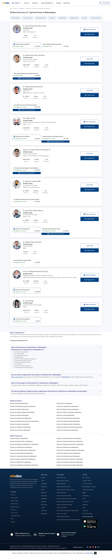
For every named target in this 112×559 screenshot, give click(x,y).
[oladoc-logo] (6, 3)
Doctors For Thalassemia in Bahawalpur (20, 427)
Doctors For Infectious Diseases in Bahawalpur (22, 412)
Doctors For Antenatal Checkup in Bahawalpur (69, 438)
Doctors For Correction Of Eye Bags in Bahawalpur (70, 465)
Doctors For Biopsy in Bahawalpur (19, 438)
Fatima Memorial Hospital (63, 486)
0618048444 (65, 377)
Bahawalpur (21, 8)
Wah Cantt (44, 510)
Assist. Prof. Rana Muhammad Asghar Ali (36, 150)
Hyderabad (44, 513)
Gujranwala (44, 495)
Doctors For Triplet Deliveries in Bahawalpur (21, 453)
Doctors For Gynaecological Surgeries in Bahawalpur (70, 450)
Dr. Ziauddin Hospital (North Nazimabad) (67, 510)
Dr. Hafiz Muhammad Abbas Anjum (34, 26)
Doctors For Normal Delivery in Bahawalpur (21, 441)
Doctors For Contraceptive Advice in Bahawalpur (23, 450)
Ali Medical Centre (61, 492)
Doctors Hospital (61, 477)
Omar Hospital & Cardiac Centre (65, 489)
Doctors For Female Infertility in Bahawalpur (68, 418)
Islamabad (44, 483)
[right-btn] (102, 18)
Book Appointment (89, 34)
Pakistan (15, 8)
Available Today (74, 18)
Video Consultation (96, 18)
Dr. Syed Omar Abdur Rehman (33, 211)
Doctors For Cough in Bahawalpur (65, 415)
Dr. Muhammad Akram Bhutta (33, 87)
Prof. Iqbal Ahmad (29, 118)
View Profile (89, 59)
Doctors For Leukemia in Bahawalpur (19, 424)
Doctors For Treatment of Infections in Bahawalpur (23, 456)
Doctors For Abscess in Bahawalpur (19, 409)
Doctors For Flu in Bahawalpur (64, 403)
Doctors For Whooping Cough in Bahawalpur (68, 421)
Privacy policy (14, 498)
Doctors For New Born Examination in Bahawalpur (70, 459)
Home (11, 8)
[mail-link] (95, 547)
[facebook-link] (87, 547)
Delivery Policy (15, 500)
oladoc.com (34, 548)
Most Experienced (41, 18)
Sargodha (43, 501)
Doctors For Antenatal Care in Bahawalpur (21, 447)
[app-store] (90, 521)
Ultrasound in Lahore (88, 489)
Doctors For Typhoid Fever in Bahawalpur (67, 406)
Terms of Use (14, 513)
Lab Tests (85, 510)
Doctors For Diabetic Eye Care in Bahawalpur (68, 453)
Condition (28, 8)
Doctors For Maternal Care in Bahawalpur (67, 447)
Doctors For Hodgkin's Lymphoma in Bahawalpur (69, 427)
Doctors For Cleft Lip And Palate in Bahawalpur (69, 412)
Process (13, 521)
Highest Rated (62, 18)
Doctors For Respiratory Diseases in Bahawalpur (22, 406)
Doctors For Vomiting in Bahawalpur (19, 415)
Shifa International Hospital (64, 495)
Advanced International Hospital (65, 501)
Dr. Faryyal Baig (28, 301)
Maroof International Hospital (64, 504)
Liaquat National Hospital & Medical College (68, 519)
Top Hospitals (60, 474)
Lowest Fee (52, 18)
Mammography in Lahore (89, 486)
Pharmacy (85, 504)
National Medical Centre (63, 516)
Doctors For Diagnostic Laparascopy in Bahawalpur (70, 444)
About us (13, 494)
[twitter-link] (85, 547)
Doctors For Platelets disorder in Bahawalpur (68, 424)
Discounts (84, 18)
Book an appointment (17, 377)
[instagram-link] (90, 547)
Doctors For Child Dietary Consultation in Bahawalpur (24, 465)
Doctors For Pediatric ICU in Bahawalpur (20, 462)
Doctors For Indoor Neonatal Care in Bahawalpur (23, 459)
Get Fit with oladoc (88, 513)
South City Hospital (62, 507)
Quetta (43, 507)
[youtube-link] (93, 547)
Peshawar (43, 492)
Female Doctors (15, 18)
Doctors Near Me (27, 18)
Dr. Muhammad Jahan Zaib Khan (34, 55)
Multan (43, 489)
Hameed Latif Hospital (63, 480)
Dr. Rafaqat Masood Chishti (32, 242)
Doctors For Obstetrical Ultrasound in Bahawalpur (70, 441)
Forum (84, 498)
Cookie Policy (89, 553)
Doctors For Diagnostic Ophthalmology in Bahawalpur (24, 444)
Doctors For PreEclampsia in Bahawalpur (67, 430)
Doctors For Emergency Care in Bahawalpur (68, 456)
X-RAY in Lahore (87, 480)
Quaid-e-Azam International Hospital (66, 498)
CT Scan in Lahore (87, 483)
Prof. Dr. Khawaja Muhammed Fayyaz (35, 271)
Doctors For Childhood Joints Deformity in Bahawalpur (24, 421)
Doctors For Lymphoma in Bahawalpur (20, 430)
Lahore (43, 480)
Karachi (43, 477)
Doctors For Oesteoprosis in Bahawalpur (20, 418)
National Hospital (61, 483)
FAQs (12, 518)
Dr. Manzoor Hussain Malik (32, 181)
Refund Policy (14, 503)
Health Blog (86, 495)
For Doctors (86, 501)
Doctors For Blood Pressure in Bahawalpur (68, 409)
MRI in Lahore (86, 477)
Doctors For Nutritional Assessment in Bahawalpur (70, 462)
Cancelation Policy (16, 515)
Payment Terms (15, 506)
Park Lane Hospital (61, 513)
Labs (84, 507)
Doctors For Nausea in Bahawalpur (19, 403)
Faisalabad (44, 498)
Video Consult (90, 29)
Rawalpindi (44, 486)
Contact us (14, 509)
